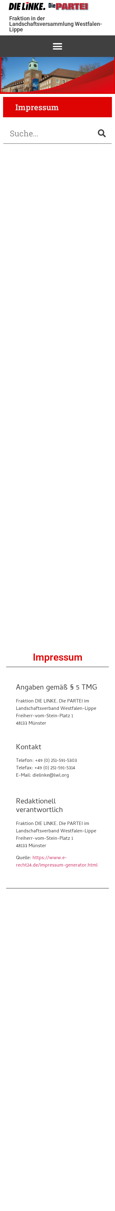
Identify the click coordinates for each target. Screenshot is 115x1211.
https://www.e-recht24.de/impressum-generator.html (57, 862)
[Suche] (102, 133)
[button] (57, 46)
